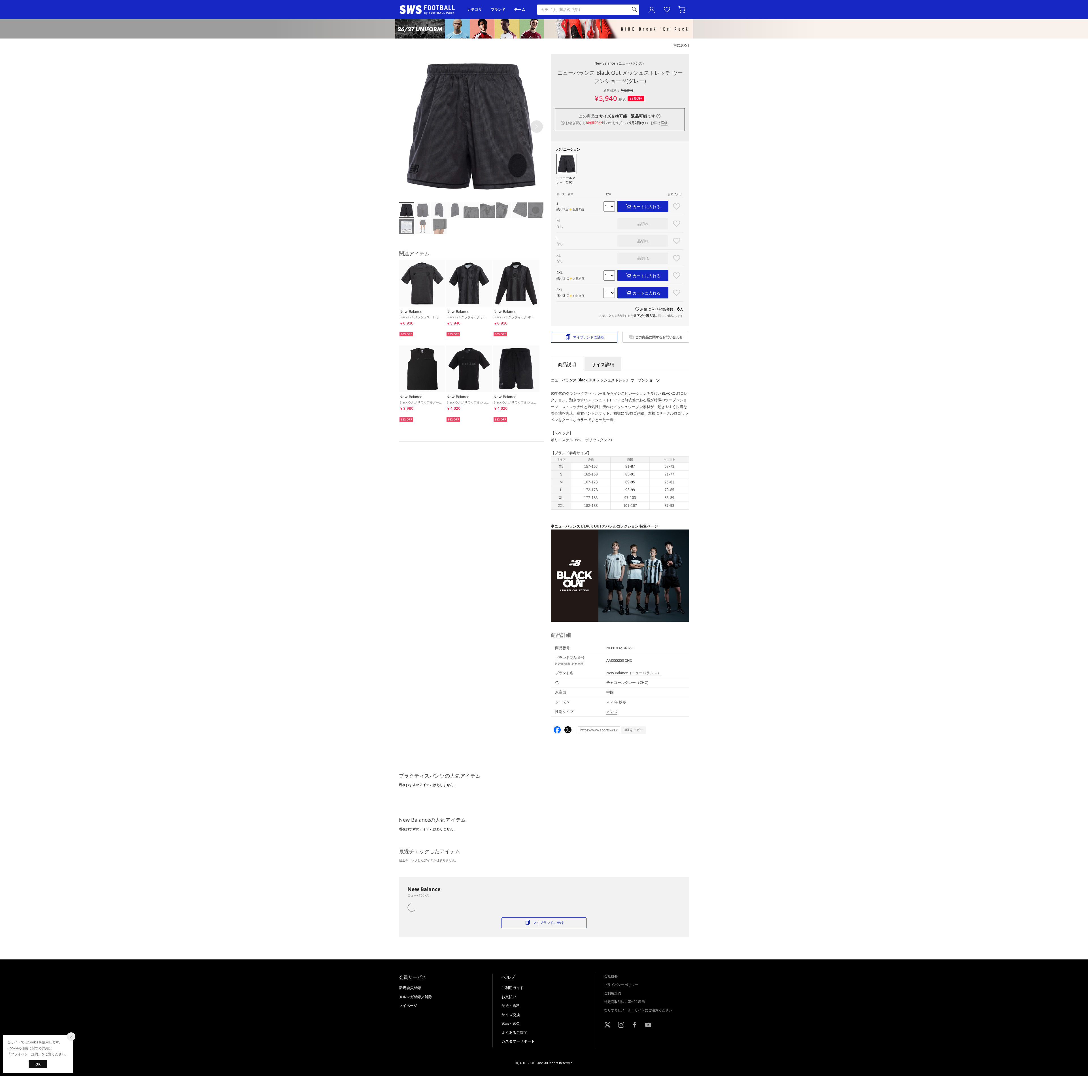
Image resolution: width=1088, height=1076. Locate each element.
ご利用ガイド (513, 987)
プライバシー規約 (24, 1054)
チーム (519, 9)
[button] (536, 126)
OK (38, 1064)
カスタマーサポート (518, 1041)
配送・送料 (511, 1005)
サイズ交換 (511, 1014)
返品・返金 (511, 1023)
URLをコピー (633, 729)
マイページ (408, 1005)
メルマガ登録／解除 (415, 996)
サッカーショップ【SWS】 (429, 10)
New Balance (620, 63)
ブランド (498, 9)
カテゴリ (474, 9)
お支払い (509, 996)
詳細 (664, 122)
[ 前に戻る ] (680, 45)
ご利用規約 (612, 993)
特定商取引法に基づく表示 (624, 1001)
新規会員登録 (410, 987)
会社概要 (611, 976)
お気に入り (667, 9)
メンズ (611, 711)
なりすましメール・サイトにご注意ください (638, 1010)
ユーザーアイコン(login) (651, 9)
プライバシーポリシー (621, 984)
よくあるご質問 (514, 1032)
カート (682, 9)
